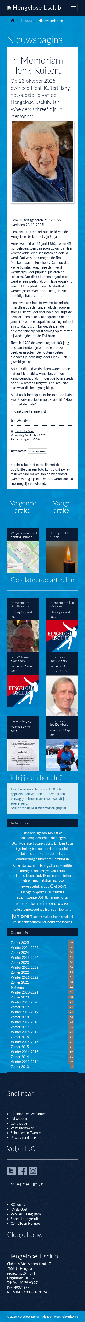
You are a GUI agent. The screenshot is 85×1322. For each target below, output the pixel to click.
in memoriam (37, 451)
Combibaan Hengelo (25, 1223)
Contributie (19, 1123)
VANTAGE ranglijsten (26, 1213)
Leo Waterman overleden (23, 679)
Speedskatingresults (25, 1218)
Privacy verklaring (23, 1137)
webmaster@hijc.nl (52, 808)
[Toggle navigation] (74, 8)
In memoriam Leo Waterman (62, 625)
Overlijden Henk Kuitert (62, 550)
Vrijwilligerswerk (22, 1128)
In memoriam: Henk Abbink (62, 684)
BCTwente (18, 1204)
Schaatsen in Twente (26, 1132)
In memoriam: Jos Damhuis (62, 743)
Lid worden (19, 1118)
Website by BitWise (66, 1316)
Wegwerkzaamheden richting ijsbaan (23, 550)
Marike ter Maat (24, 431)
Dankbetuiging (23, 743)
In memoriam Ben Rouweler (23, 625)
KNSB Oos (18, 1209)
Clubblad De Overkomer (28, 1113)
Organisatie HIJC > (20, 1277)
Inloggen (47, 1316)
